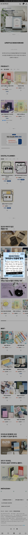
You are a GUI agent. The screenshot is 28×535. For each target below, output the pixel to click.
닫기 (23, 279)
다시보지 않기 (7, 279)
